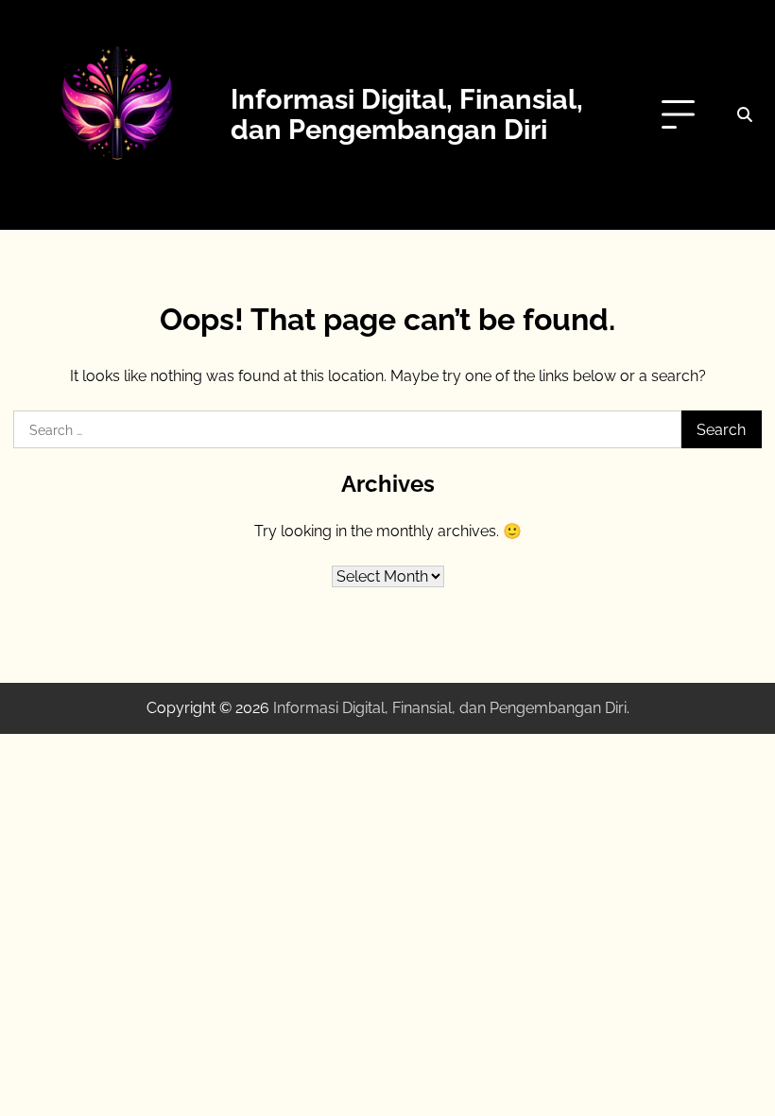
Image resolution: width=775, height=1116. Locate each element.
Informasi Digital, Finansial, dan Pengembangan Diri (407, 114)
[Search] (745, 115)
